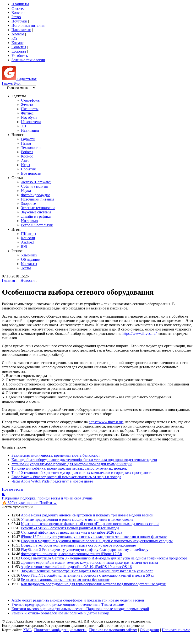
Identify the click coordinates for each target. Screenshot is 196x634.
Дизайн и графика (36, 216)
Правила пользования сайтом (113, 630)
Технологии (31, 148)
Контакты (29, 264)
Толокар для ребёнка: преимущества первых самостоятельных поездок (69, 468)
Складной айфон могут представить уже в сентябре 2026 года (71, 532)
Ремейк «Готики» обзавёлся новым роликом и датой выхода (70, 528)
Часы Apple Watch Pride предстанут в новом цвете (52, 481)
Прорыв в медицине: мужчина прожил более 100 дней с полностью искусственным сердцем (97, 541)
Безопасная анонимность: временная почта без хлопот (55, 455)
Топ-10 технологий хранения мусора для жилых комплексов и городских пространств (81, 473)
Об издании (30, 259)
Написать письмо (176, 630)
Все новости (31, 173)
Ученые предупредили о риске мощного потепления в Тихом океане (77, 519)
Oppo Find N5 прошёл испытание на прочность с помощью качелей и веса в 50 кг (87, 575)
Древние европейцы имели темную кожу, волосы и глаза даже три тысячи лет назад (89, 562)
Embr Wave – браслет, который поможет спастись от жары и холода (66, 477)
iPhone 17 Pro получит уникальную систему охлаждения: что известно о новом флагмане (94, 537)
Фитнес (17, 8)
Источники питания (27, 25)
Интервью (29, 221)
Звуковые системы (36, 212)
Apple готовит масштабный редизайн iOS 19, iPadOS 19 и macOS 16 (76, 567)
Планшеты (20, 4)
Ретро (16, 17)
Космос (17, 43)
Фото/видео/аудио (35, 195)
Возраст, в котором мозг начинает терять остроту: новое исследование (78, 545)
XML (27, 630)
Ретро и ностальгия (37, 225)
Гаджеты (28, 139)
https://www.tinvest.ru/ (139, 333)
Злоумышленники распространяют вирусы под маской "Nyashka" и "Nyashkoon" (87, 571)
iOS (14, 38)
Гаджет (26, 79)
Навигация (30, 130)
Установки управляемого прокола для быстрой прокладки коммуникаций (71, 464)
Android (17, 34)
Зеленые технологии (28, 60)
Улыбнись (19, 56)
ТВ (23, 126)
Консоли (18, 13)
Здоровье (18, 51)
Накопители (21, 30)
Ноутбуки (19, 21)
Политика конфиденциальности (60, 630)
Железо (27, 105)
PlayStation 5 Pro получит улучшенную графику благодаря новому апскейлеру (84, 549)
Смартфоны (30, 100)
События (18, 47)
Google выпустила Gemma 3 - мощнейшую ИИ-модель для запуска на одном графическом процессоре (104, 558)
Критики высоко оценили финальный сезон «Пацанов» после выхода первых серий (90, 524)
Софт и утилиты (34, 186)
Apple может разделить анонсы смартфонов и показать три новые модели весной (87, 515)
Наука (26, 143)
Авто (25, 160)
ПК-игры (28, 234)
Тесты (26, 268)
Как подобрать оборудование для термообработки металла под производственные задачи (84, 460)
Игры (25, 165)
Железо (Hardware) (36, 182)
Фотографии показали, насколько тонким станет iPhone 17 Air (71, 554)
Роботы (27, 152)
